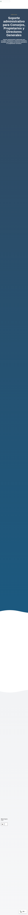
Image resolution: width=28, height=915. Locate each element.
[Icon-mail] (6, 824)
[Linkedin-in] (2, 824)
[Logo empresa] (5, 4)
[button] (25, 4)
